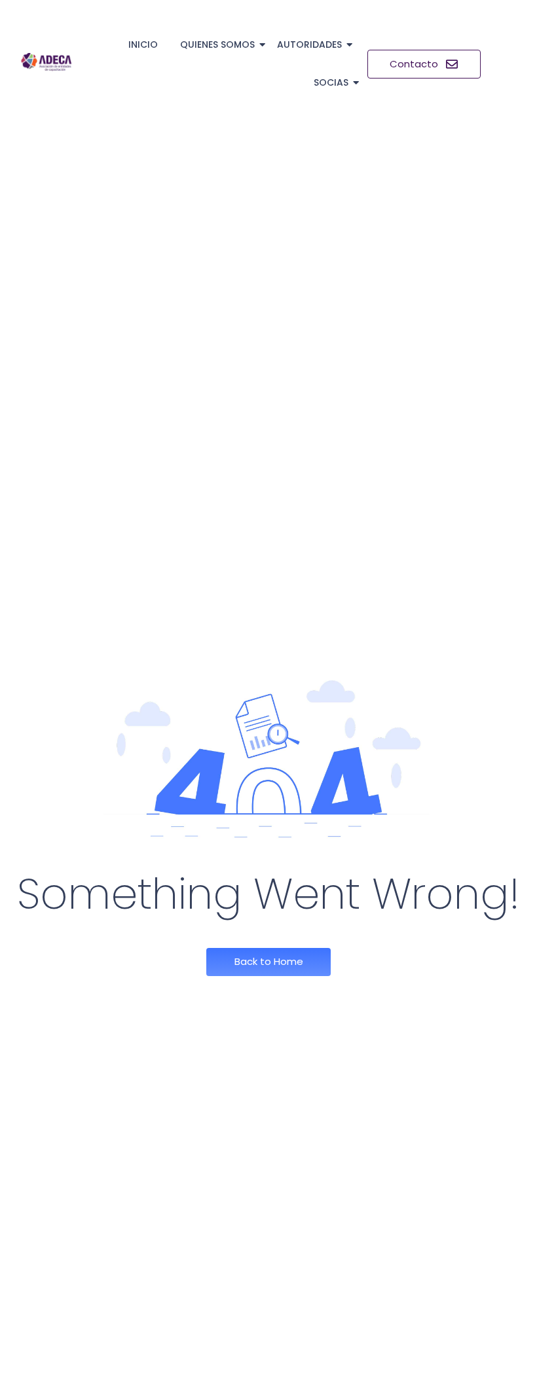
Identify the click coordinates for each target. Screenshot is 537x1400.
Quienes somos (217, 44)
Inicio (143, 44)
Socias (331, 82)
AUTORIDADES (309, 44)
